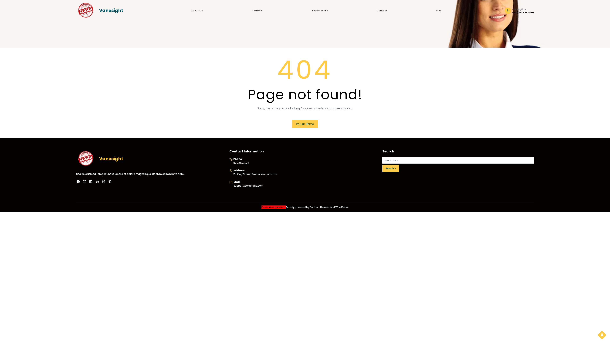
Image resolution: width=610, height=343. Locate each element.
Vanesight (111, 10)
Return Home (305, 124)
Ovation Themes (319, 207)
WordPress (341, 207)
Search (390, 168)
